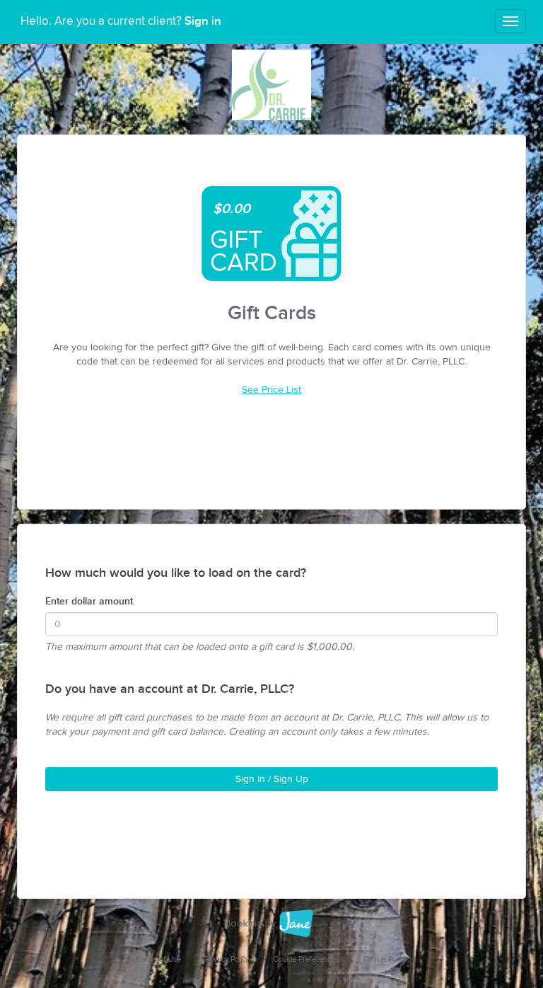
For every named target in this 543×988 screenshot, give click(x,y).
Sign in (203, 21)
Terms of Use (158, 959)
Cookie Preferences (306, 959)
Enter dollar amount (89, 601)
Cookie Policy (385, 959)
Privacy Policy (227, 959)
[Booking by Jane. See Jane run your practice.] (271, 923)
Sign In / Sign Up (271, 779)
